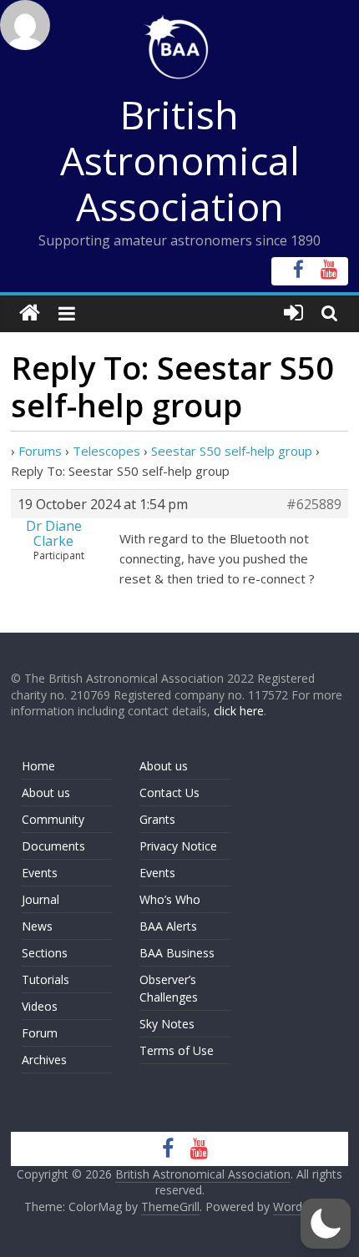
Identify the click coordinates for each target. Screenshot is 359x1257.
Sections (45, 953)
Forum (40, 1033)
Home (38, 766)
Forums (40, 450)
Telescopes (106, 450)
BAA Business (177, 953)
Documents (53, 846)
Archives (44, 1060)
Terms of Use (176, 1050)
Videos (40, 1006)
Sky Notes (167, 1024)
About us (46, 792)
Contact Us (169, 792)
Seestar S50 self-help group (231, 450)
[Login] (293, 313)
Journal (40, 899)
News (37, 926)
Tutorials (45, 979)
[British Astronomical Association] (29, 313)
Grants (157, 819)
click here (239, 711)
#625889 (313, 504)
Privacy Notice (178, 846)
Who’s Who (169, 899)
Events (40, 873)
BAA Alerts (168, 926)
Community (53, 819)
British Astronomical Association (180, 160)
